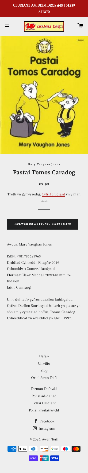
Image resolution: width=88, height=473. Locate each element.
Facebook (46, 421)
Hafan (44, 356)
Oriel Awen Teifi (44, 377)
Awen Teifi (50, 439)
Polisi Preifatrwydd (44, 410)
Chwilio (44, 363)
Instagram (46, 428)
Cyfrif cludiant (53, 194)
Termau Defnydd (44, 388)
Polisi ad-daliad (44, 396)
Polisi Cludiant (44, 403)
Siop (44, 370)
